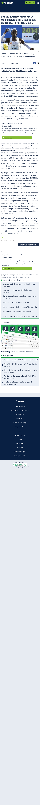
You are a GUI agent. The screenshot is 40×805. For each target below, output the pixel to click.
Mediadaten (20, 443)
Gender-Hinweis (20, 435)
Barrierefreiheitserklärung (20, 410)
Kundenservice (20, 406)
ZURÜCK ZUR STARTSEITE (28, 245)
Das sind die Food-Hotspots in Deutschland (18, 312)
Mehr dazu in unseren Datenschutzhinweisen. (17, 277)
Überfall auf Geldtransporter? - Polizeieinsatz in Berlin (20, 365)
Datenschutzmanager (20, 423)
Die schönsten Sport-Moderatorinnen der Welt (21, 360)
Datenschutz (20, 418)
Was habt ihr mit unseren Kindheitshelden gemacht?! (18, 291)
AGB (20, 431)
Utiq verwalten (20, 427)
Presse (20, 439)
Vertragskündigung (20, 452)
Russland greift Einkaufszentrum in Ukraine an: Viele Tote (19, 285)
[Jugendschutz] (20, 464)
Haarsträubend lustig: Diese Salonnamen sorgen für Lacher (20, 297)
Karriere (20, 447)
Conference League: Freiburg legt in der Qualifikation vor (18, 383)
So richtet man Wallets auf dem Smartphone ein (20, 316)
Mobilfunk (30, 3)
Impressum (20, 414)
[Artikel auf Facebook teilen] (34, 63)
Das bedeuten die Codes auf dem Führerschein (20, 307)
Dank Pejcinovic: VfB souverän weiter (16, 302)
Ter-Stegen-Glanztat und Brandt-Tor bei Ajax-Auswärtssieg (20, 377)
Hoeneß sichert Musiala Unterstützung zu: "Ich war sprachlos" (21, 371)
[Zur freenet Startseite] (7, 2)
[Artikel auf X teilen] (38, 63)
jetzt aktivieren (9, 138)
